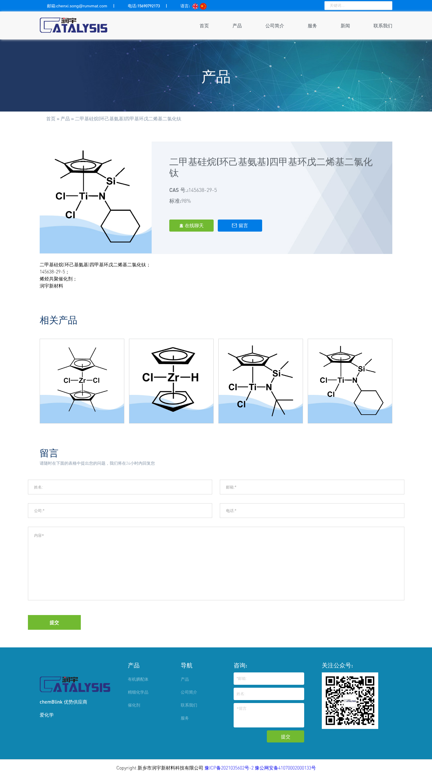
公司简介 (274, 25)
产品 (237, 25)
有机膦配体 (138, 679)
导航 (186, 665)
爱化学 (47, 714)
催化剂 (134, 704)
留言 (240, 225)
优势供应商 (75, 701)
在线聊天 (191, 225)
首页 (204, 25)
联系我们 (383, 25)
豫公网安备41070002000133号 (285, 768)
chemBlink (51, 701)
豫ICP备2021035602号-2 (230, 768)
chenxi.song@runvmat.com (81, 6)
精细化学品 (138, 691)
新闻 (345, 25)
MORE (82, 398)
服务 (312, 25)
